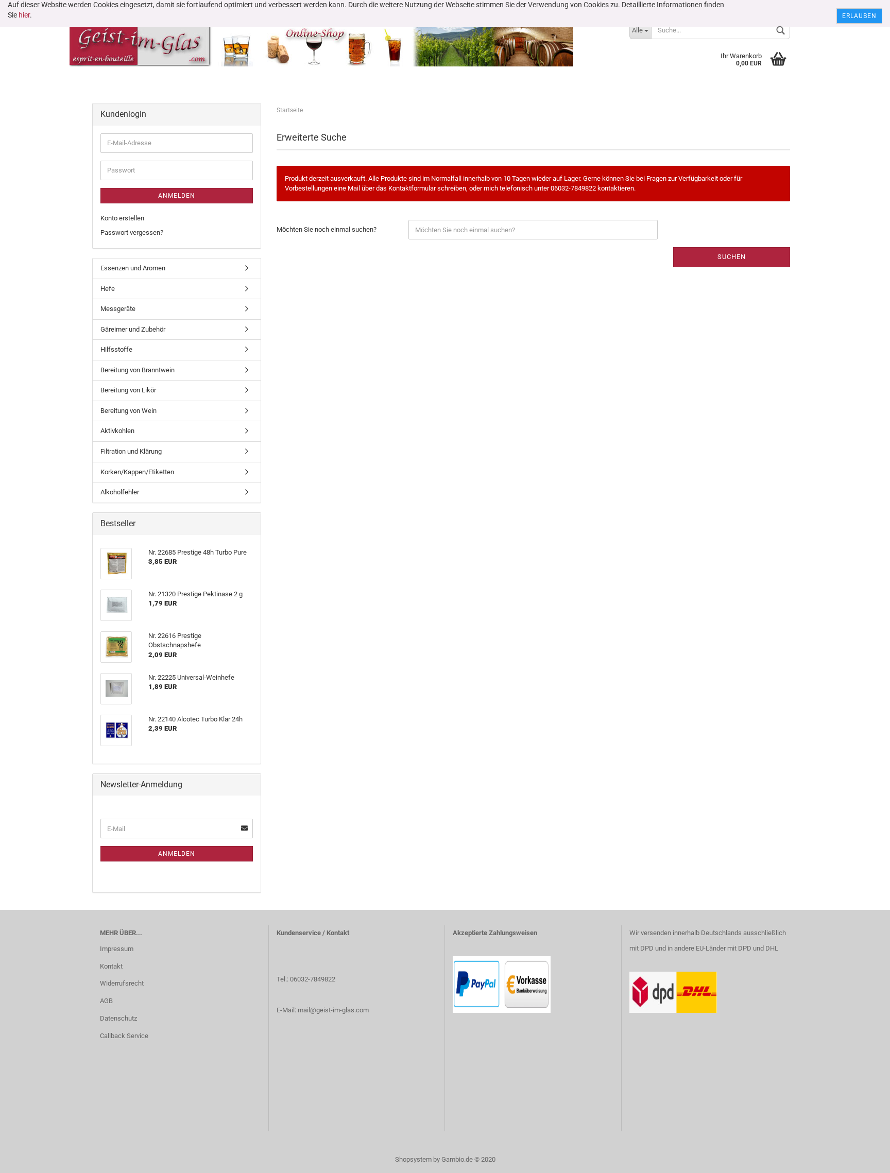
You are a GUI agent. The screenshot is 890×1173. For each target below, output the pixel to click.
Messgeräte (117, 309)
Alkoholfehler (119, 492)
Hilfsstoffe (116, 349)
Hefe (107, 288)
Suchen (731, 257)
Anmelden (176, 195)
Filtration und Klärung (131, 451)
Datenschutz (118, 1018)
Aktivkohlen (117, 431)
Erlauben (859, 16)
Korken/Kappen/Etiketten (137, 472)
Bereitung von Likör (128, 390)
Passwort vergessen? (131, 232)
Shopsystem (413, 1159)
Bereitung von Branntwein (137, 370)
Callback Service (124, 1036)
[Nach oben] (861, 1157)
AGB (106, 1001)
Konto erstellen (122, 218)
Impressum (116, 949)
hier (24, 15)
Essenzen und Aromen (132, 268)
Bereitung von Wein (128, 411)
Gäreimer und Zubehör (132, 329)
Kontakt (111, 966)
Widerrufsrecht (122, 983)
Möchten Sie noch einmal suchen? (326, 229)
